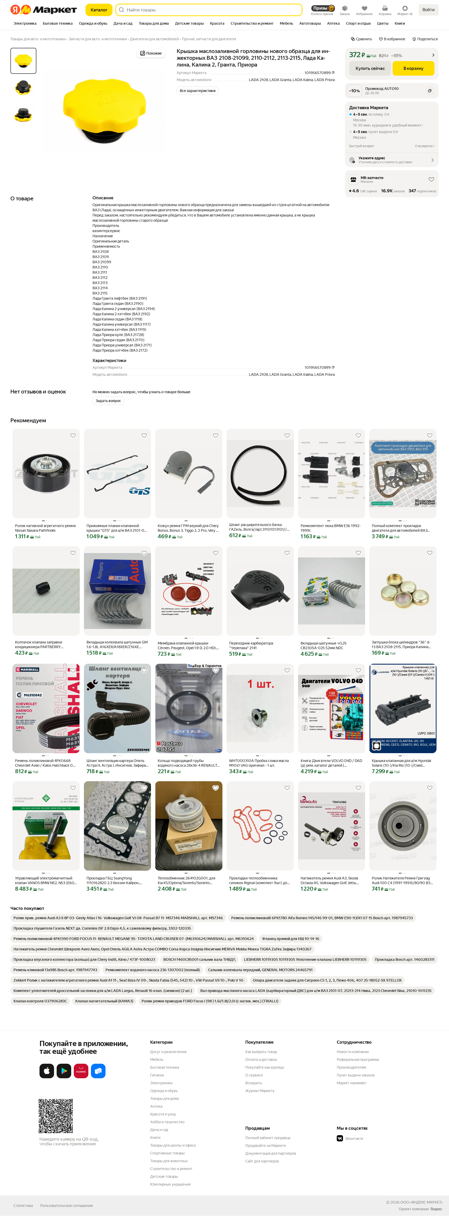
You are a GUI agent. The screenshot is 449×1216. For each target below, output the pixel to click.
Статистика (23, 1206)
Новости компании (353, 1052)
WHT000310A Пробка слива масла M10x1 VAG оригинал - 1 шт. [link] (259, 763)
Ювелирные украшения (170, 1184)
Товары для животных (169, 1161)
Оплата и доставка (261, 1059)
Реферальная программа (358, 1059)
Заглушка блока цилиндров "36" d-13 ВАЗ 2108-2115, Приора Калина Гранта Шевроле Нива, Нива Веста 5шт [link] (401, 644)
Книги (155, 1137)
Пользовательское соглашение (66, 1206)
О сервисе (254, 1075)
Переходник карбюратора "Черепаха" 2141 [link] (251, 645)
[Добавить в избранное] (73, 435)
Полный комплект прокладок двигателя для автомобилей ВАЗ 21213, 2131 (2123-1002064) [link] (399, 528)
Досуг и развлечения (168, 1052)
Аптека (156, 1106)
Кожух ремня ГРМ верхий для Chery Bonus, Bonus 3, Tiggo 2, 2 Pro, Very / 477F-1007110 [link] (188, 528)
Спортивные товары (167, 1153)
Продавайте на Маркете (265, 1145)
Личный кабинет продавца (267, 1138)
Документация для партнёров (270, 1153)
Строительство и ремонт (171, 1169)
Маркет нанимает (352, 1083)
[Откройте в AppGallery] (81, 1077)
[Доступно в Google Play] (64, 1077)
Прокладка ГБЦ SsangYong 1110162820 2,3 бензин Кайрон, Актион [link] (113, 880)
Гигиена (157, 1075)
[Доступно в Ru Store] (98, 1077)
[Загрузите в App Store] (46, 1077)
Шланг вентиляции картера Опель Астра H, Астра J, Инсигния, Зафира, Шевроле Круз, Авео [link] (117, 763)
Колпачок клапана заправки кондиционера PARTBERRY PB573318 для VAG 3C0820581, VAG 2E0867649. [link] (45, 644)
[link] (118, 918)
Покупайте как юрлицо (264, 1067)
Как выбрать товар (261, 1052)
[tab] (25, 24)
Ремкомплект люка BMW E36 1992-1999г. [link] (331, 528)
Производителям (351, 1067)
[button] (198, 91)
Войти (428, 9)
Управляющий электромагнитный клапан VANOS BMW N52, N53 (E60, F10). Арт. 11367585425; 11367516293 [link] (45, 880)
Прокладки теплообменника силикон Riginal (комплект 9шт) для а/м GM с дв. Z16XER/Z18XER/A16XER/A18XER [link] (259, 880)
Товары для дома (164, 1098)
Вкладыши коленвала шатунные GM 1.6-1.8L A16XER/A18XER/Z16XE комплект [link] (117, 644)
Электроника (161, 1083)
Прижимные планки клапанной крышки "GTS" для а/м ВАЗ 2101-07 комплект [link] (116, 528)
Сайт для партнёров (262, 1161)
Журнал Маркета (259, 1091)
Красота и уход (163, 1114)
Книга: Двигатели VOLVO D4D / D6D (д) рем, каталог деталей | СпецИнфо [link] (331, 763)
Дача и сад (159, 1130)
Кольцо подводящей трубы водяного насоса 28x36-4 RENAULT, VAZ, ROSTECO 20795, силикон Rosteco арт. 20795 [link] (188, 763)
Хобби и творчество (167, 1122)
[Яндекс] (436, 1209)
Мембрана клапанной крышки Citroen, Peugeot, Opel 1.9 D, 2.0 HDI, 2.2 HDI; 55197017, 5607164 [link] (187, 645)
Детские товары (164, 1176)
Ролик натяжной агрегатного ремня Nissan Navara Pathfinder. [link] (45, 528)
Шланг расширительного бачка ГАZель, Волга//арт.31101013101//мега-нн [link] (258, 527)
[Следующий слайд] (158, 110)
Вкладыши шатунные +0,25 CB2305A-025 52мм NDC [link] (324, 645)
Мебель (156, 1059)
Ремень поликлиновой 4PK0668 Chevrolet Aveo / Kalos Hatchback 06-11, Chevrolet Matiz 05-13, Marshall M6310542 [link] (45, 763)
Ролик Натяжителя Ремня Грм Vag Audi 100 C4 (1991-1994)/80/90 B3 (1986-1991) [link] (401, 880)
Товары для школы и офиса (173, 1145)
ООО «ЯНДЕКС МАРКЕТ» (421, 1202)
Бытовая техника (164, 1067)
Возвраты (253, 1083)
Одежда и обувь (164, 1091)
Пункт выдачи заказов (356, 1075)
